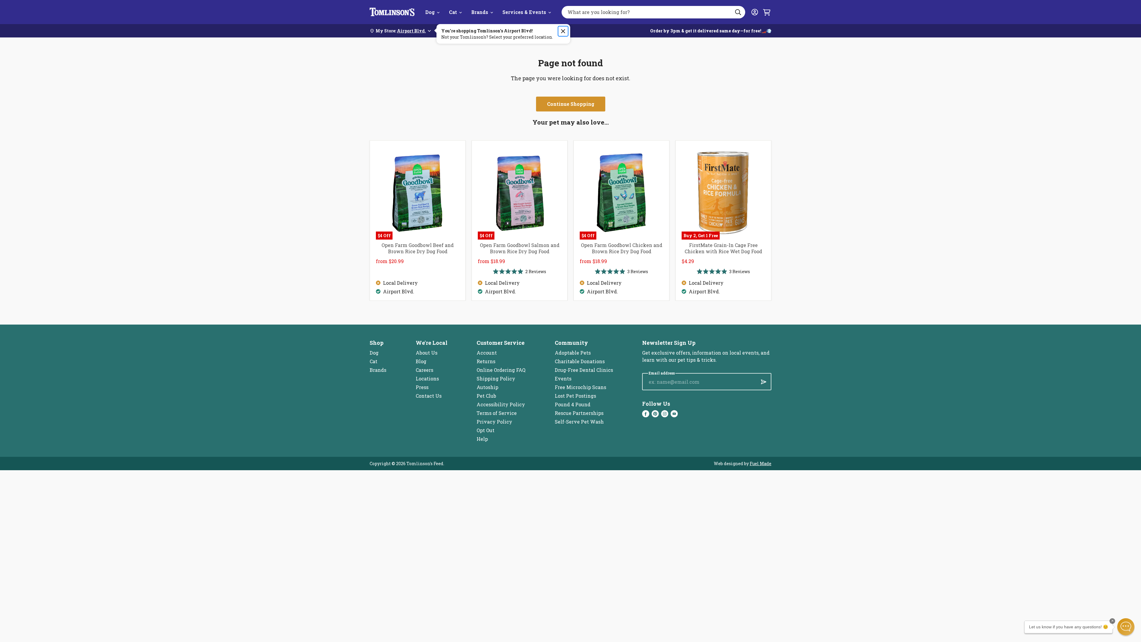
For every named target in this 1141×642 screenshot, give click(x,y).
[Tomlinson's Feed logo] (392, 12)
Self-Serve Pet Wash (579, 421)
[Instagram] (664, 413)
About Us (426, 353)
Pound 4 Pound (572, 404)
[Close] (563, 31)
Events (563, 378)
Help (482, 439)
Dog (430, 12)
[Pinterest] (655, 413)
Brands (479, 12)
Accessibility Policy (501, 404)
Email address (662, 373)
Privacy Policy (494, 421)
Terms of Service (497, 413)
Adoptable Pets (573, 353)
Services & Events (524, 12)
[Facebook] (645, 413)
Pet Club (486, 396)
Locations (427, 378)
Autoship (487, 387)
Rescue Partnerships (579, 413)
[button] (1125, 626)
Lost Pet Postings (575, 396)
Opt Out (485, 430)
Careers (424, 370)
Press (422, 387)
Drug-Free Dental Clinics (584, 370)
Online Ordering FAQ (501, 370)
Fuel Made (760, 463)
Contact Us (429, 396)
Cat (453, 12)
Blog (421, 361)
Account (487, 353)
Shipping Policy (496, 378)
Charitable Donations (580, 361)
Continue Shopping (570, 104)
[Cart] (766, 12)
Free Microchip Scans (580, 387)
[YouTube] (674, 413)
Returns (486, 361)
